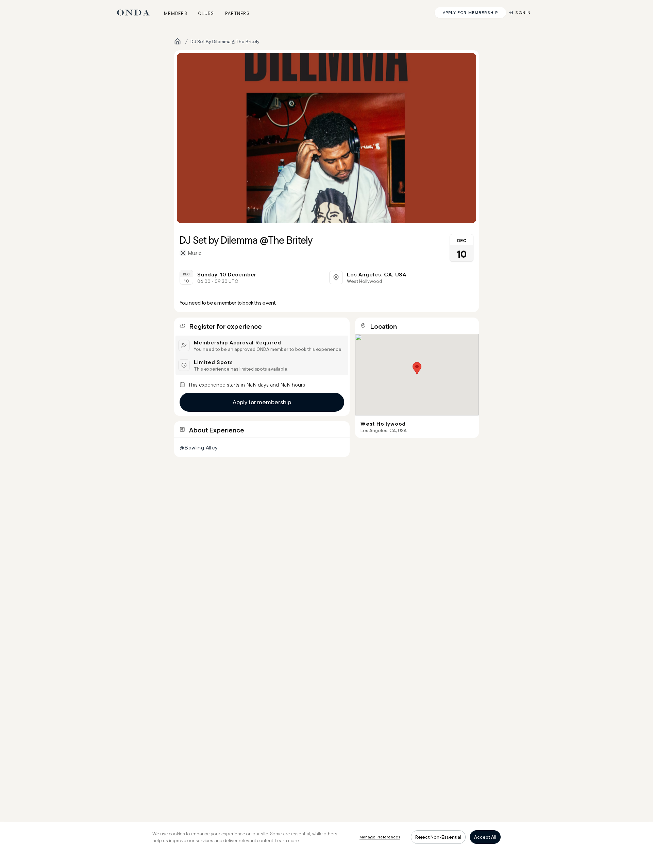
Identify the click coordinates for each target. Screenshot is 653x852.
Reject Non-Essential (438, 837)
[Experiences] (177, 41)
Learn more (287, 840)
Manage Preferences (379, 836)
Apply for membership (262, 402)
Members (175, 13)
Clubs (206, 13)
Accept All (485, 837)
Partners (237, 13)
